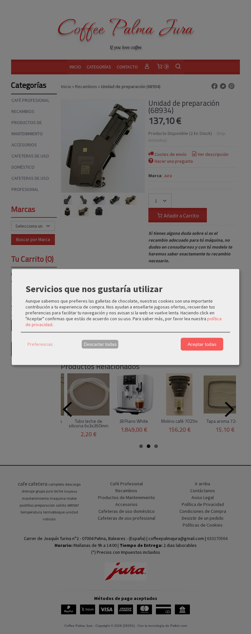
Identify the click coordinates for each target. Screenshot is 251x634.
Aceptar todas (202, 344)
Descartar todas (100, 344)
